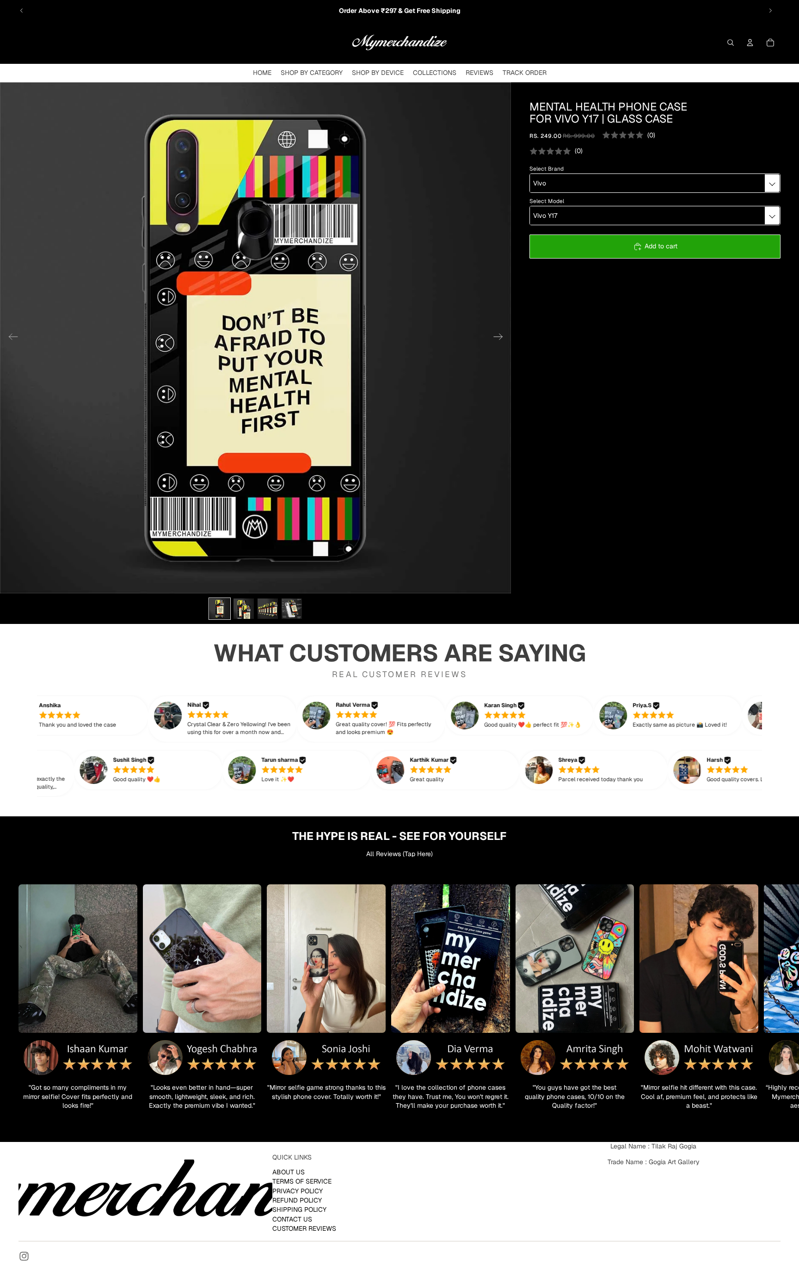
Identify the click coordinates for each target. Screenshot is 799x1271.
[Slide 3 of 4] (268, 608)
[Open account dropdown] (750, 42)
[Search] (730, 42)
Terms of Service (302, 1181)
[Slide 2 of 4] (244, 608)
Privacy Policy (297, 1190)
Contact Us (292, 1219)
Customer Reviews (304, 1228)
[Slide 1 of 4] (219, 608)
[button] (87, 715)
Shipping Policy (299, 1209)
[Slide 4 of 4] (292, 608)
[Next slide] (770, 10)
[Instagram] (24, 1256)
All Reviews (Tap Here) (399, 854)
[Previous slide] (22, 10)
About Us (288, 1171)
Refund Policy (297, 1200)
